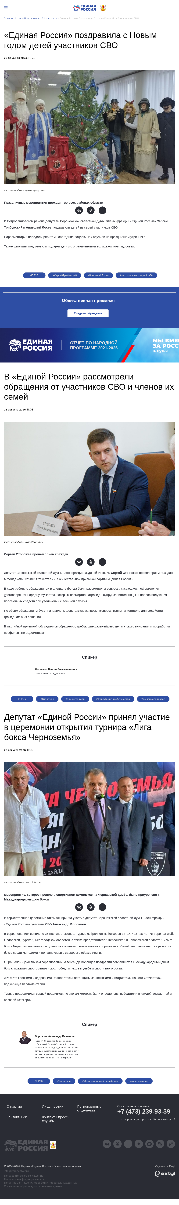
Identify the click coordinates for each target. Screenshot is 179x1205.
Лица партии (52, 1107)
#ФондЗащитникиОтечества (113, 699)
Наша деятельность (28, 18)
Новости (49, 18)
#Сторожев (47, 699)
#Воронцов (64, 1081)
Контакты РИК (18, 1117)
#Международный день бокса (100, 1081)
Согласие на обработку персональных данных (33, 1186)
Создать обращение (88, 313)
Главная (8, 18)
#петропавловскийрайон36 (136, 275)
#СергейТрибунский (65, 275)
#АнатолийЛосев (98, 275)
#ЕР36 (34, 275)
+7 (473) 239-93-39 (143, 1111)
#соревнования (139, 1081)
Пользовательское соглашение (23, 1175)
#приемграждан (75, 699)
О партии (14, 1107)
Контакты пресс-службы (55, 1119)
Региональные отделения (89, 1108)
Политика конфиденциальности (24, 1179)
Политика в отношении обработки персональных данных (40, 1182)
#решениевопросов (153, 699)
